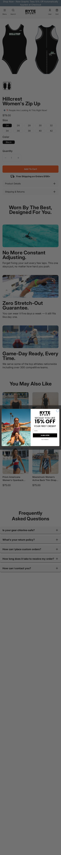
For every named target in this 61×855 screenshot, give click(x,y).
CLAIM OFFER (45, 435)
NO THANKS (44, 439)
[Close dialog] (57, 410)
